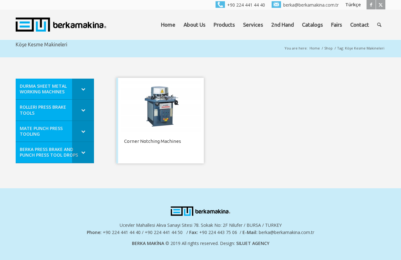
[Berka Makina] (61, 24)
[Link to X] (380, 4)
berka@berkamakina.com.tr (286, 232)
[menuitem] (240, 4)
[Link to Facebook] (371, 4)
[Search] (379, 24)
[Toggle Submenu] (83, 89)
